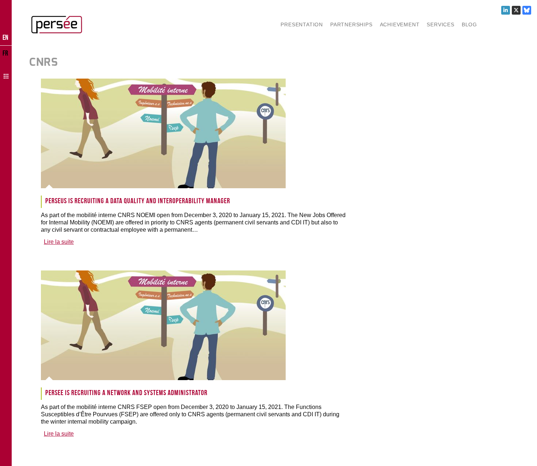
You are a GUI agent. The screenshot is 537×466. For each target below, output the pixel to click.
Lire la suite (59, 242)
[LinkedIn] (505, 10)
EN (5, 37)
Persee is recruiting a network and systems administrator (126, 393)
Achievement (400, 24)
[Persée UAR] (56, 24)
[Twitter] (516, 10)
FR (5, 53)
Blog (469, 24)
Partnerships (351, 24)
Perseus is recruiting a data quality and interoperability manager (137, 201)
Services (440, 24)
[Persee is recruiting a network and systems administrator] (170, 325)
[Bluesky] (526, 10)
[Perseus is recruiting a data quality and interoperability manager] (170, 133)
